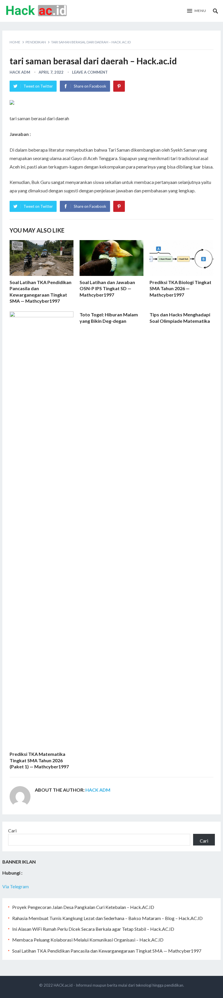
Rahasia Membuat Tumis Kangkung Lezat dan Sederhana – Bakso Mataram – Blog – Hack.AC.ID (107, 918)
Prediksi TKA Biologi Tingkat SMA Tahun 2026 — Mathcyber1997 (180, 288)
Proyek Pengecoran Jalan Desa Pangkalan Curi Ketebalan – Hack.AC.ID (83, 907)
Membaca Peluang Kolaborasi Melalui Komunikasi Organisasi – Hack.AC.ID (87, 939)
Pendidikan (36, 42)
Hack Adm (20, 72)
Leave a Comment (90, 72)
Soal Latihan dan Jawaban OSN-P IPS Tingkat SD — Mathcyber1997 (107, 288)
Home (15, 42)
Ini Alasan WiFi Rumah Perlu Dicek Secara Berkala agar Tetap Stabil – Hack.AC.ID (93, 929)
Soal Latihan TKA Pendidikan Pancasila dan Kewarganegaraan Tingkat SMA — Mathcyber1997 (106, 950)
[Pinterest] (119, 86)
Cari (12, 830)
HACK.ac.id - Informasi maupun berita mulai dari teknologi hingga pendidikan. (119, 985)
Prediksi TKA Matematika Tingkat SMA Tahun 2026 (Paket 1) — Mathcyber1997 (39, 760)
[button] (196, 11)
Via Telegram (15, 886)
